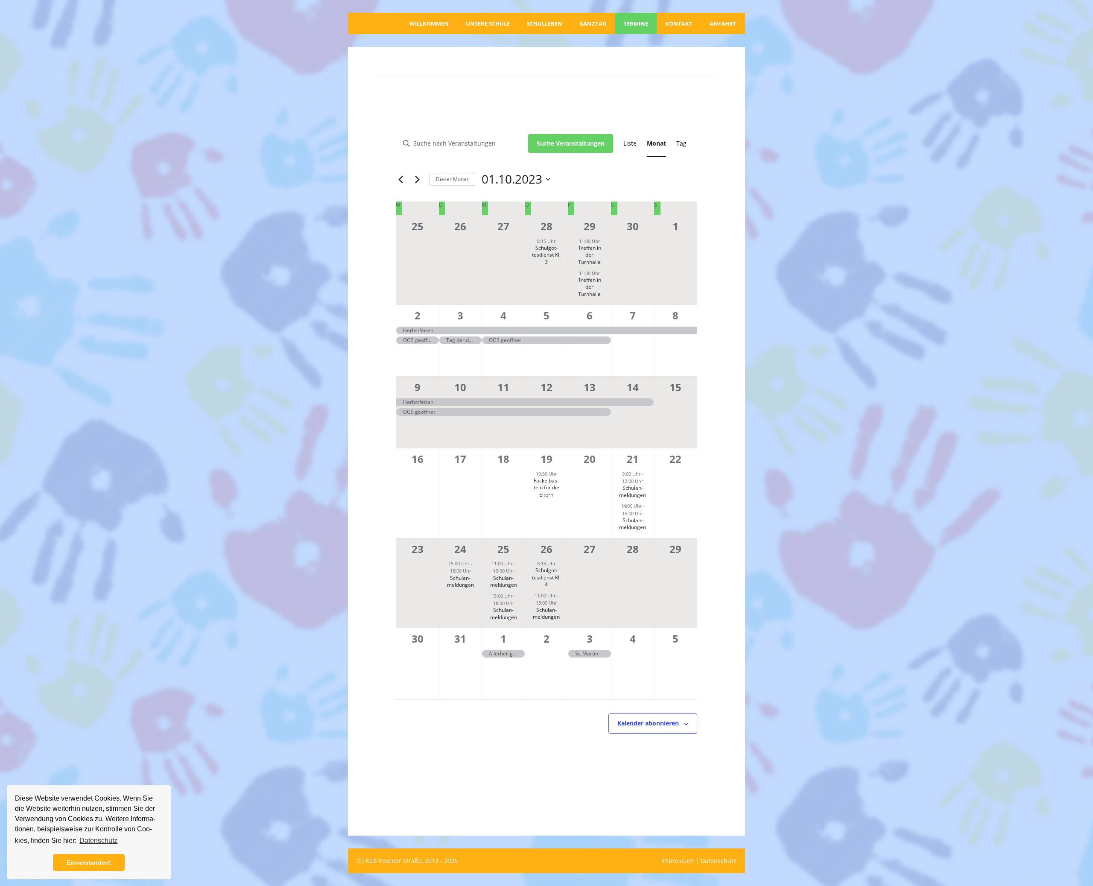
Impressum (677, 861)
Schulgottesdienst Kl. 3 (546, 255)
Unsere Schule (488, 23)
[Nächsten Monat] (417, 179)
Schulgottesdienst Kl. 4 (546, 577)
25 (503, 549)
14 (633, 387)
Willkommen (429, 23)
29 (590, 226)
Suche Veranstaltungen (571, 143)
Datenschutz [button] (98, 840)
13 (590, 387)
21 (633, 459)
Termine (635, 23)
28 (546, 226)
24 (460, 549)
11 (503, 387)
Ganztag (592, 23)
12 (546, 387)
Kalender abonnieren (648, 723)
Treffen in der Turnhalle (589, 255)
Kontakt (679, 23)
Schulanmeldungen (632, 491)
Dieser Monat (452, 179)
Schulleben (544, 23)
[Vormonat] (401, 179)
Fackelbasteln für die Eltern (546, 487)
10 (460, 387)
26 (546, 549)
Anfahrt (723, 23)
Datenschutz (718, 861)
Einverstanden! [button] (89, 862)
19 (546, 459)
